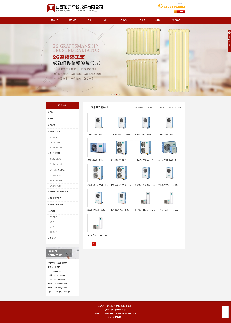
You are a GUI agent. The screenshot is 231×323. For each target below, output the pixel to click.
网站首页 (55, 20)
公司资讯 (141, 20)
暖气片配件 (52, 125)
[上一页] (89, 244)
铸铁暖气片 (52, 238)
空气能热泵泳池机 (55, 186)
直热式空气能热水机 (56, 181)
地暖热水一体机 (55, 142)
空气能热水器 (54, 137)
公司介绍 (72, 20)
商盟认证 (159, 20)
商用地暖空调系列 (54, 198)
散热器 (50, 118)
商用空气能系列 (54, 153)
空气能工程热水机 (55, 159)
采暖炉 (52, 222)
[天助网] (115, 317)
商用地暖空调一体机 (56, 164)
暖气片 (107, 20)
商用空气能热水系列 (55, 205)
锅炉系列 (51, 211)
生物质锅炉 (53, 232)
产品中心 (89, 20)
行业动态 (124, 20)
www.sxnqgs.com (60, 288)
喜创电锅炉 (53, 217)
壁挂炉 (52, 227)
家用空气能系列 (54, 131)
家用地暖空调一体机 (56, 147)
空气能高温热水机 (55, 176)
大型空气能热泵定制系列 (57, 170)
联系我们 (176, 20)
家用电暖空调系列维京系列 (58, 192)
